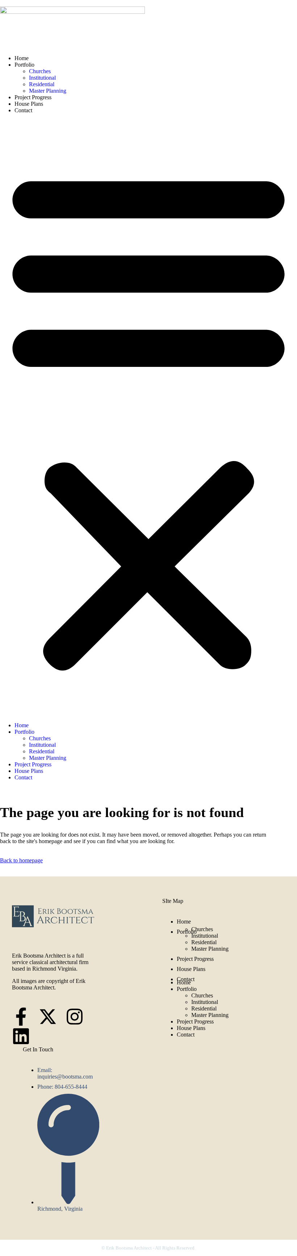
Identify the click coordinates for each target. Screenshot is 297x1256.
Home (21, 58)
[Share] (257, 8)
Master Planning (47, 91)
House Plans (28, 104)
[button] (148, 418)
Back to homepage (21, 860)
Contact (23, 110)
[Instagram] (75, 1017)
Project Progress (32, 97)
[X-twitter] (48, 1017)
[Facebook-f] (21, 1017)
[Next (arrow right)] (284, 628)
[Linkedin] (21, 1036)
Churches (40, 71)
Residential (41, 84)
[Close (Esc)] (273, 8)
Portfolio (24, 65)
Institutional (42, 78)
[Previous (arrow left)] (12, 628)
